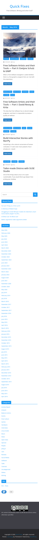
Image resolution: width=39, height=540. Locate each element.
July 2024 (4, 239)
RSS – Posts (4, 486)
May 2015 (4, 358)
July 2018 (4, 298)
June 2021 (4, 280)
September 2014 (6, 382)
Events (3, 416)
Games (23, 128)
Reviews (30, 128)
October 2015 (5, 343)
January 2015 (5, 370)
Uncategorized (5, 469)
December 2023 (6, 251)
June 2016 (4, 319)
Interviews (23, 58)
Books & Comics (14, 58)
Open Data (4, 440)
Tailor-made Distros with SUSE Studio (18, 170)
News (3, 437)
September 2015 (6, 346)
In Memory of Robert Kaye (9, 209)
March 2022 (5, 272)
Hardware (4, 425)
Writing (3, 475)
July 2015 (4, 352)
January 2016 (5, 334)
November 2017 (6, 304)
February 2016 (5, 331)
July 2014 (4, 387)
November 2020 (6, 283)
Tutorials (13, 131)
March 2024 (5, 248)
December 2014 (6, 373)
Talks (3, 463)
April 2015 (4, 361)
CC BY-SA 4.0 (23, 512)
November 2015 (6, 340)
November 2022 (6, 269)
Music (3, 434)
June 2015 (4, 355)
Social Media (5, 457)
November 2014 (6, 376)
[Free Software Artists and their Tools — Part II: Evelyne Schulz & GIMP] (19, 45)
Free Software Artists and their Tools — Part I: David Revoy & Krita (19, 104)
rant (2, 451)
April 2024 (4, 245)
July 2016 (4, 316)
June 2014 (4, 390)
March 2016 (5, 328)
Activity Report (5, 407)
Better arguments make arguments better (14, 219)
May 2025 (4, 236)
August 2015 (5, 349)
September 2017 (6, 310)
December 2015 (6, 337)
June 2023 (4, 263)
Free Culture (17, 91)
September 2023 (6, 260)
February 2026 (5, 233)
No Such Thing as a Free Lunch (10, 206)
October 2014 (5, 379)
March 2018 (5, 301)
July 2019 (4, 292)
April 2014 (4, 396)
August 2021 (5, 278)
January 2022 (5, 275)
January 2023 (5, 266)
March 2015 (5, 364)
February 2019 (5, 295)
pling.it (3, 449)
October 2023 (5, 257)
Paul (14, 62)
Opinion (3, 443)
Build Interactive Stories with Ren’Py (18, 139)
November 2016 (6, 313)
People (31, 91)
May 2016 (4, 322)
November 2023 (6, 254)
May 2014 (4, 393)
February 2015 (5, 367)
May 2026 (4, 230)
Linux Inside (7, 161)
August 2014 (5, 384)
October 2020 (5, 286)
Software (30, 58)
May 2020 (4, 289)
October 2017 (5, 307)
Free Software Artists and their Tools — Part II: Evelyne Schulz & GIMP (19, 68)
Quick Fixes (19, 6)
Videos (12, 95)
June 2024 (4, 242)
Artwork (6, 58)
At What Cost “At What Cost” (9, 216)
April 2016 (4, 325)
